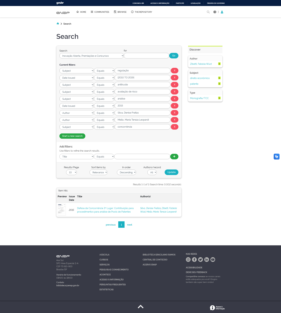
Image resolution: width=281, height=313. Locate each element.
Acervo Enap (150, 264)
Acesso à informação (159, 3)
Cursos (104, 259)
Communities (101, 11)
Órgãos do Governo (216, 3)
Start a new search (72, 135)
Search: (63, 50)
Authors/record (152, 167)
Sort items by (98, 167)
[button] (215, 11)
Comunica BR (138, 3)
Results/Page (71, 167)
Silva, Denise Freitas (150, 208)
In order (126, 167)
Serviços (105, 264)
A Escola (104, 254)
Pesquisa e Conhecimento (114, 269)
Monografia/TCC (199, 98)
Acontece (105, 274)
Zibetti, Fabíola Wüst (201, 63)
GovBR (60, 3)
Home (83, 11)
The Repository (143, 11)
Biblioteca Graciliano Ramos (159, 254)
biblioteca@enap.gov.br (67, 285)
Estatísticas (107, 289)
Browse (122, 11)
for (125, 50)
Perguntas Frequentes (113, 284)
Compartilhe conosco (195, 276)
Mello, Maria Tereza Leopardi (162, 211)
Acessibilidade (194, 267)
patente (194, 83)
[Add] (174, 156)
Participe (180, 3)
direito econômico (200, 78)
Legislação (196, 3)
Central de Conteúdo (155, 259)
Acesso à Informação (112, 279)
